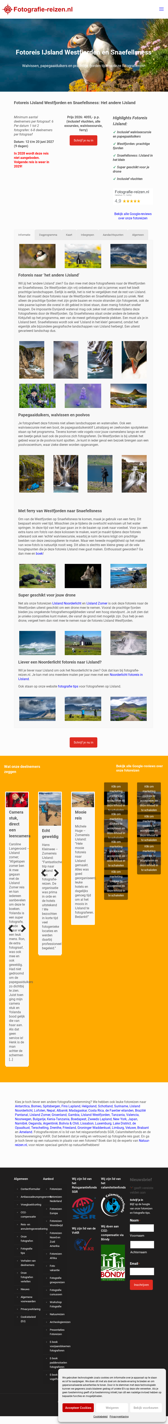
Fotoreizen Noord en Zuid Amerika (56, 1239)
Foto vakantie (55, 1267)
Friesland (69, 1127)
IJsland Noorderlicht (66, 603)
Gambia (73, 1115)
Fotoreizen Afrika (56, 1255)
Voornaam (137, 1235)
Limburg (118, 1127)
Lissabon (87, 1123)
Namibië (21, 1123)
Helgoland (89, 1106)
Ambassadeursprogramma (28, 1196)
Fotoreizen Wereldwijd (56, 1223)
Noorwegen (23, 1119)
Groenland (59, 1115)
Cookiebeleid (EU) (28, 1319)
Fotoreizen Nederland (56, 1198)
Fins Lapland (70, 1106)
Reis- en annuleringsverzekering (28, 1226)
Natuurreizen (57, 1314)
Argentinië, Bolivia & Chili (61, 1123)
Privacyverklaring (119, 1416)
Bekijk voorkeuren (146, 1408)
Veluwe (130, 1127)
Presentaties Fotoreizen (57, 1331)
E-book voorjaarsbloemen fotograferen (57, 1346)
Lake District (122, 1123)
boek (39, 553)
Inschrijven (141, 1284)
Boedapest (78, 1119)
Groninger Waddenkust (93, 1127)
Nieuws (25, 1289)
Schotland (105, 1106)
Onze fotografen (27, 1238)
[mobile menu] (161, 9)
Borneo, (36, 1106)
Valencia (132, 1115)
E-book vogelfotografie (57, 1376)
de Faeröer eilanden (119, 1110)
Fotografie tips (26, 1250)
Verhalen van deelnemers (28, 1262)
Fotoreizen (56, 1188)
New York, (120, 1119)
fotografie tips (68, 686)
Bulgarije (39, 1119)
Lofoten (39, 1110)
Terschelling (40, 1127)
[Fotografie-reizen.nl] (36, 9)
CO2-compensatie (28, 1214)
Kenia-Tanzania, (58, 1119)
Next (22, 892)
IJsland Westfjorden (95, 1115)
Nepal (51, 1110)
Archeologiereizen (57, 1321)
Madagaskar (78, 1110)
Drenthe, (56, 1127)
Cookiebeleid (100, 1416)
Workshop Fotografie (56, 1304)
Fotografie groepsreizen (57, 1280)
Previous (12, 892)
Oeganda (35, 1123)
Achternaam (138, 1252)
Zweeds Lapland (100, 1119)
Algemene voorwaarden (28, 1299)
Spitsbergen (51, 1106)
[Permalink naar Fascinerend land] (17, 799)
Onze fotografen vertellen (27, 1277)
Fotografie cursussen (56, 1292)
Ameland (25, 1132)
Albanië (62, 1110)
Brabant (143, 1127)
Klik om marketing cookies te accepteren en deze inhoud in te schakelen (116, 798)
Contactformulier (28, 1188)
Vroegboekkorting (28, 1204)
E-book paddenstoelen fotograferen (57, 1362)
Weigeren (112, 1408)
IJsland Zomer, (40, 1115)
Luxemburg (103, 1123)
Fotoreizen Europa (56, 1211)
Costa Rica (96, 1110)
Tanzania (118, 1115)
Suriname (121, 1106)
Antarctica (22, 1106)
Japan (132, 1119)
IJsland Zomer (96, 603)
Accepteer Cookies (78, 1408)
